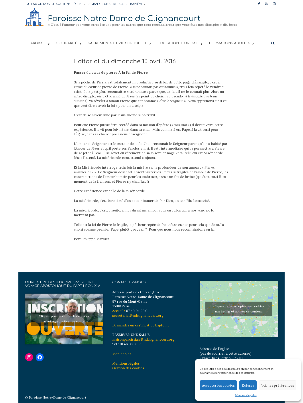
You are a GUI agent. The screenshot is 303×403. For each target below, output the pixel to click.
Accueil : (118, 311)
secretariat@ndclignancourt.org (137, 315)
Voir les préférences (277, 385)
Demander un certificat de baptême (140, 325)
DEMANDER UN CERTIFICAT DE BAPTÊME (115, 4)
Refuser (248, 385)
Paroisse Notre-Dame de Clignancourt (124, 18)
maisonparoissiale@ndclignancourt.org (143, 339)
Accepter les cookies (218, 385)
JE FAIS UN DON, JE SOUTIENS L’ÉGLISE (55, 4)
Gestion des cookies (128, 368)
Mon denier (121, 354)
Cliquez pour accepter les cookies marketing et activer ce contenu (64, 318)
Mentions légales (246, 395)
